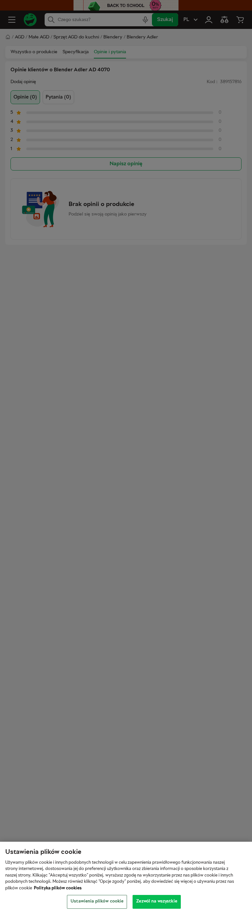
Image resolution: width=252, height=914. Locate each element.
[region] (126, 878)
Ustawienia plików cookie (97, 901)
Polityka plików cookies (58, 888)
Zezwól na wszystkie (156, 901)
